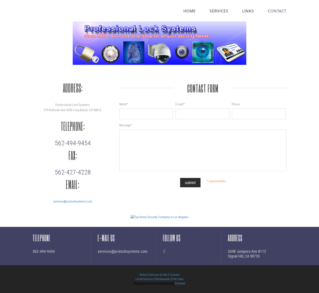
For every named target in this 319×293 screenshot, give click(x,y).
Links (248, 10)
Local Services (145, 279)
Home (189, 10)
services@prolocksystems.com (72, 201)
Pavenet (180, 283)
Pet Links (178, 279)
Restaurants (163, 279)
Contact (277, 10)
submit (190, 182)
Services (219, 10)
